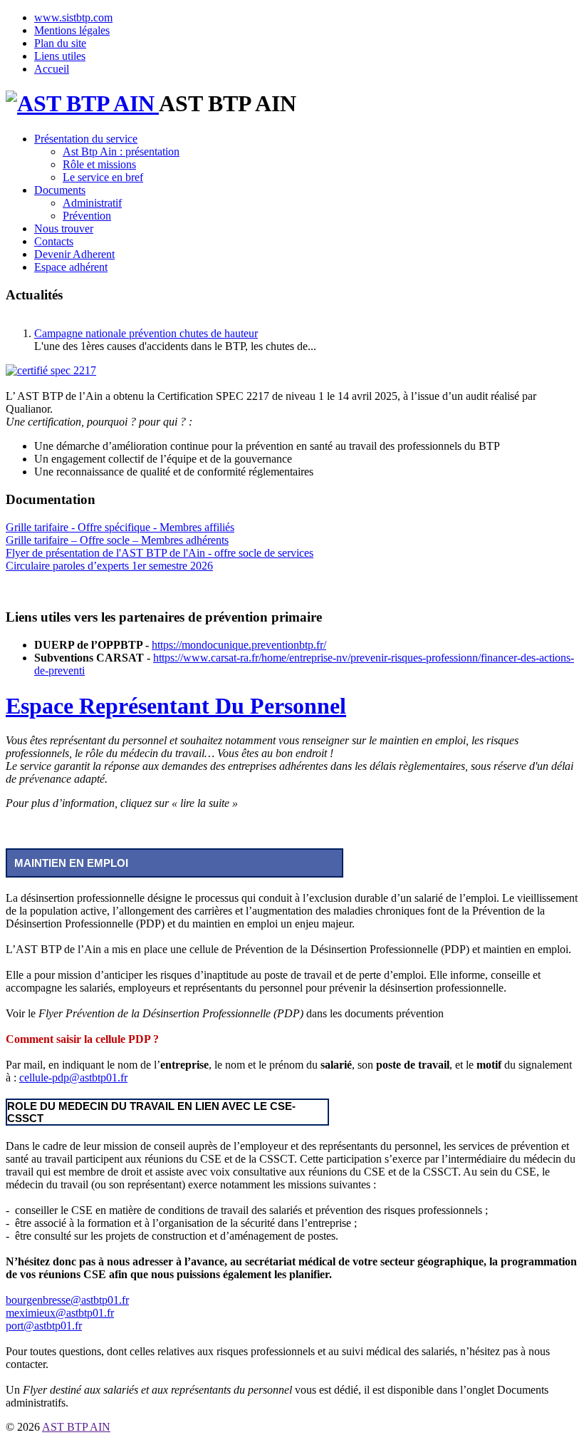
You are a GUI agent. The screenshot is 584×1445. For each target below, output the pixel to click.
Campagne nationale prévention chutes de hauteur (146, 333)
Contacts (53, 241)
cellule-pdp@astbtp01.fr (73, 1077)
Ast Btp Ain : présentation (121, 151)
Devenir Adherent (74, 254)
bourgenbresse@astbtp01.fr (67, 1300)
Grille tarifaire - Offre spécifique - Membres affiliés (120, 527)
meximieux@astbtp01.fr (60, 1313)
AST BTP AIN (76, 1427)
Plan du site (60, 43)
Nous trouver (63, 228)
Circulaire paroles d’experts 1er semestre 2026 (109, 566)
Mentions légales (72, 30)
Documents (59, 190)
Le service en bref (103, 177)
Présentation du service (85, 139)
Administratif (92, 203)
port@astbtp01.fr (44, 1326)
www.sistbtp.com (73, 17)
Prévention (87, 216)
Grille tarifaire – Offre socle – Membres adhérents (117, 540)
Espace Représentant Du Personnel (176, 706)
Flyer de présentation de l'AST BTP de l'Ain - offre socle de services (159, 553)
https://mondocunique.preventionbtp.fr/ (239, 645)
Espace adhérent (71, 267)
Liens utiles (59, 56)
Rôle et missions (99, 164)
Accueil (51, 69)
